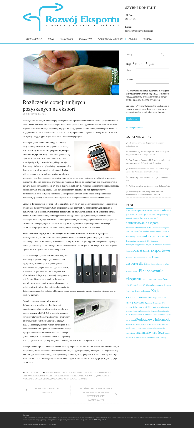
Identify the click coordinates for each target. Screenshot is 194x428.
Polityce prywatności (100, 420)
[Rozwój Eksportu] (74, 17)
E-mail (130, 79)
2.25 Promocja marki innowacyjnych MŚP (146, 210)
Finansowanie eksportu (58, 373)
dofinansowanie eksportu (142, 223)
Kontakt (147, 39)
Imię (129, 70)
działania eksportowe (152, 250)
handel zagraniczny (155, 285)
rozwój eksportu (138, 328)
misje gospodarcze (136, 302)
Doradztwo (85, 39)
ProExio (133, 39)
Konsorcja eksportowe (143, 291)
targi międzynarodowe (150, 332)
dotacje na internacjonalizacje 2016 (138, 241)
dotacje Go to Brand (137, 237)
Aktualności (32, 373)
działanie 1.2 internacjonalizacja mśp (139, 258)
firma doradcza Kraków (152, 279)
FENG (135, 271)
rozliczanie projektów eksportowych (76, 376)
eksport (153, 264)
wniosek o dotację (159, 337)
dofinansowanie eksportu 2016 (138, 227)
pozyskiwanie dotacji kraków (136, 324)
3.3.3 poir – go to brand (144, 214)
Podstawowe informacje (83, 373)
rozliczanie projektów (45, 376)
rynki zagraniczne (151, 328)
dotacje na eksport (157, 236)
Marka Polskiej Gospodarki (154, 298)
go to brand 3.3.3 (140, 285)
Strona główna (34, 39)
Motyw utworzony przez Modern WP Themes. (158, 424)
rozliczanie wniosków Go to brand (69, 379)
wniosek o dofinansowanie (143, 337)
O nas (51, 39)
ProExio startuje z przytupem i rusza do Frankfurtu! (150, 186)
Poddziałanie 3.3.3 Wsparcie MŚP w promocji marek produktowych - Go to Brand (148, 315)
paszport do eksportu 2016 (138, 307)
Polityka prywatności (134, 127)
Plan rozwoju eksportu (110, 39)
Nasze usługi (66, 39)
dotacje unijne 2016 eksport (150, 244)
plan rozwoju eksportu (148, 311)
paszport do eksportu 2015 (155, 303)
